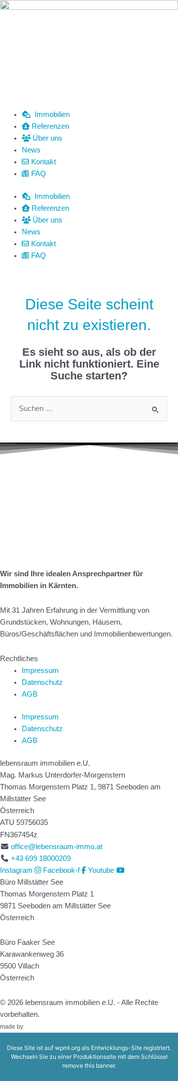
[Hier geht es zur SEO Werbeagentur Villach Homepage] (47, 1026)
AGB (30, 694)
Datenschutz (42, 682)
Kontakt (42, 162)
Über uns (46, 138)
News (31, 150)
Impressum (40, 670)
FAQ (37, 174)
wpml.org (67, 1047)
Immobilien (50, 114)
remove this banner (88, 1065)
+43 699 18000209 (41, 858)
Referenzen (49, 126)
